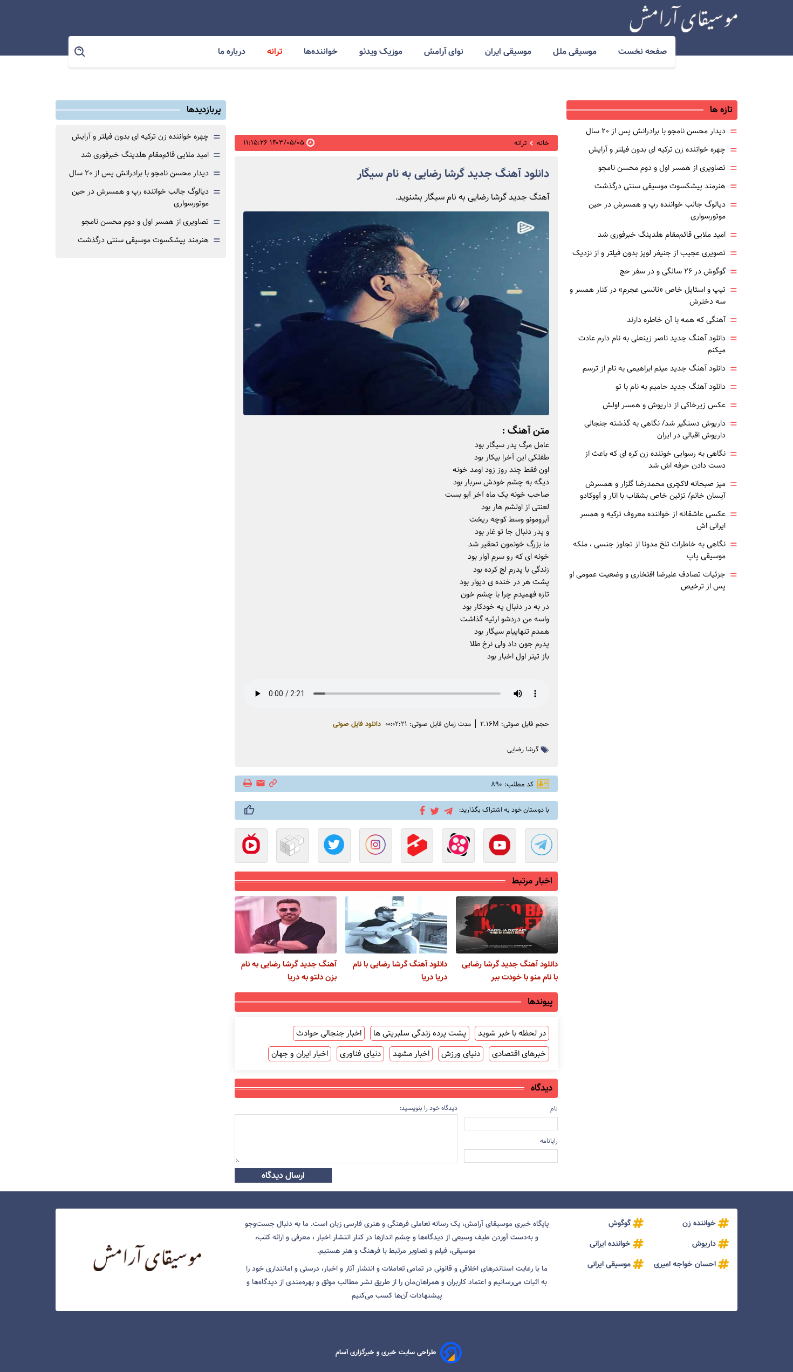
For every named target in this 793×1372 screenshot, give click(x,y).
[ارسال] (260, 784)
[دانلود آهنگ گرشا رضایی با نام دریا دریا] (396, 924)
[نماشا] (251, 846)
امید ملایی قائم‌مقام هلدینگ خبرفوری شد (662, 235)
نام (554, 1108)
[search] (80, 52)
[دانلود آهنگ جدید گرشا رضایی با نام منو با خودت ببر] (507, 924)
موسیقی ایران (509, 51)
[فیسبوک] (420, 809)
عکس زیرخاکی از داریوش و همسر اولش (664, 405)
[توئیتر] (433, 810)
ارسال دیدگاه (283, 1175)
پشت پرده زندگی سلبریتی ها (419, 1033)
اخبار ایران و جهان (299, 1053)
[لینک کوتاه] (273, 784)
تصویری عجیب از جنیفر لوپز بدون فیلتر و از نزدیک (649, 253)
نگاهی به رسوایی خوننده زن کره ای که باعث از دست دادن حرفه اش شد (655, 459)
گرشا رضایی (522, 749)
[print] (248, 783)
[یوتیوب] (500, 846)
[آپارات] (458, 846)
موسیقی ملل (576, 51)
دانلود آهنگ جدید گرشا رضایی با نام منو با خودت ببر (510, 971)
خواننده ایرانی (610, 1244)
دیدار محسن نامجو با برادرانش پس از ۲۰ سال (656, 131)
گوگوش (620, 1223)
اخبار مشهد (411, 1053)
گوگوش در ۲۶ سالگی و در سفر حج (673, 271)
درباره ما (233, 51)
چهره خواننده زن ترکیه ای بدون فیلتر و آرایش (657, 149)
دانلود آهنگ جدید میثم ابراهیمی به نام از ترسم (654, 368)
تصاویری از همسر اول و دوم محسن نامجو (662, 168)
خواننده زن (699, 1223)
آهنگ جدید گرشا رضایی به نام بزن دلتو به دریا (289, 971)
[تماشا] (417, 846)
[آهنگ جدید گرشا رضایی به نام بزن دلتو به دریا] (286, 924)
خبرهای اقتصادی (519, 1053)
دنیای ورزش (460, 1053)
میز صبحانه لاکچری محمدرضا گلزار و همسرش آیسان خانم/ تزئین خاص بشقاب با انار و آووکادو (653, 490)
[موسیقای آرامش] (683, 18)
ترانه (275, 51)
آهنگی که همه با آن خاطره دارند (676, 320)
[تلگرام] (446, 810)
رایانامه (549, 1141)
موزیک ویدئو (382, 51)
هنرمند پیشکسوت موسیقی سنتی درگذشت (660, 186)
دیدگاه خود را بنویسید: (428, 1108)
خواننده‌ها (322, 51)
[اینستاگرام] (376, 846)
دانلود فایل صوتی (357, 724)
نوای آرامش (445, 51)
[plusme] (249, 810)
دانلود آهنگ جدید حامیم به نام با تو (671, 387)
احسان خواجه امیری (685, 1264)
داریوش (704, 1244)
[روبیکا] (293, 846)
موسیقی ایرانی (609, 1264)
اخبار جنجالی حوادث (328, 1033)
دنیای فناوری (360, 1053)
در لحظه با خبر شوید (512, 1033)
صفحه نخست (642, 51)
